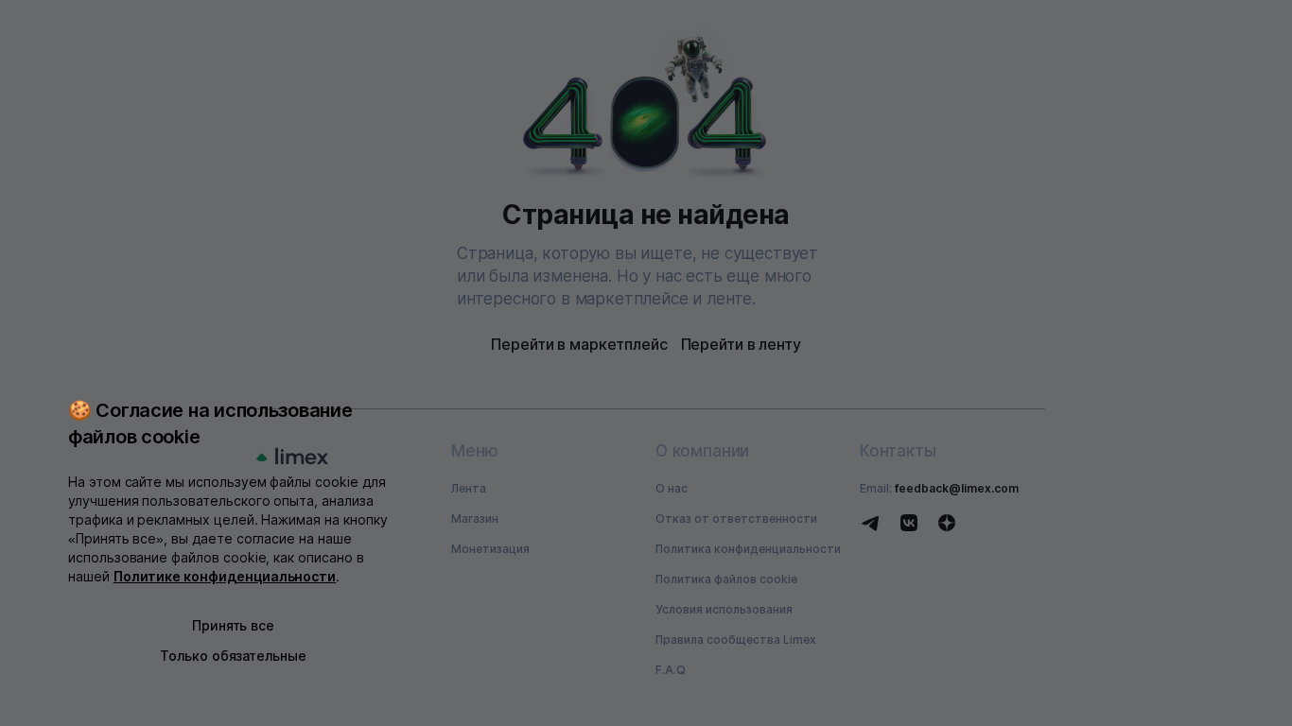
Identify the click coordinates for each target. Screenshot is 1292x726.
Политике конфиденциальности (225, 576)
